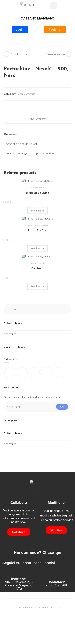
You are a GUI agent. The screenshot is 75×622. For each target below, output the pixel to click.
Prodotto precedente (20, 53)
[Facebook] (22, 372)
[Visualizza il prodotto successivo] (68, 54)
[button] (47, 6)
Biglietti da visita (37, 192)
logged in (26, 153)
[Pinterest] (58, 372)
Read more (37, 210)
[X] (9, 372)
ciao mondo (10, 334)
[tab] (37, 118)
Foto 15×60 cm (37, 230)
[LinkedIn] (46, 372)
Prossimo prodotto (55, 53)
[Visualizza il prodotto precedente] (6, 54)
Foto (45, 225)
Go (62, 406)
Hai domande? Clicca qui (37, 552)
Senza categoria (26, 93)
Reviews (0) (37, 118)
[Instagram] (34, 372)
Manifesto (37, 268)
